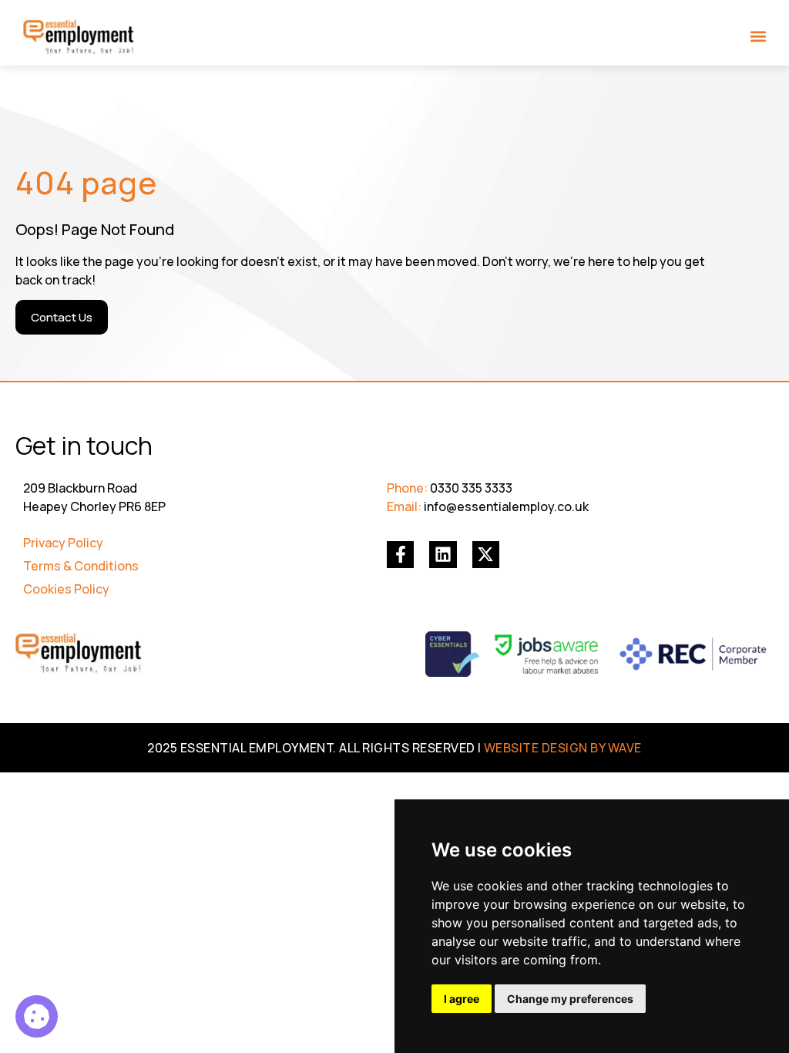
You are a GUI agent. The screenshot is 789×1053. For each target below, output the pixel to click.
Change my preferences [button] (570, 998)
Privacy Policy (63, 542)
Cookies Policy (66, 588)
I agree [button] (461, 998)
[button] (758, 36)
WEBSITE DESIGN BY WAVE (563, 747)
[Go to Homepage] (79, 37)
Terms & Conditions (81, 565)
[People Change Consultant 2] (36, 1016)
